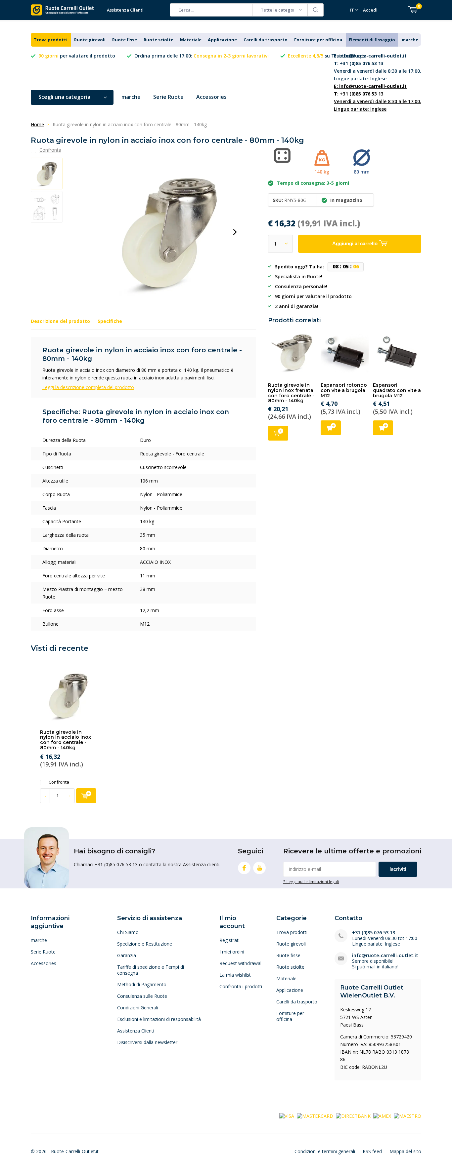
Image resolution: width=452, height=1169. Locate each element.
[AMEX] (382, 1115)
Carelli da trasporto (266, 40)
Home (37, 124)
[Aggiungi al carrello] (86, 795)
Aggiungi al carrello (278, 433)
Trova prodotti (51, 40)
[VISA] (286, 1115)
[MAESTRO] (407, 1115)
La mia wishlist (235, 975)
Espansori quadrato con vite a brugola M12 (397, 390)
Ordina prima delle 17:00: (201, 56)
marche (410, 40)
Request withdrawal (240, 963)
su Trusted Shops (326, 56)
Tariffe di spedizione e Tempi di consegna (150, 970)
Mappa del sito (405, 1151)
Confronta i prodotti (240, 986)
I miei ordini (231, 952)
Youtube (259, 868)
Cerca (316, 10)
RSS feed (372, 1151)
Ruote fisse (124, 40)
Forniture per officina (318, 40)
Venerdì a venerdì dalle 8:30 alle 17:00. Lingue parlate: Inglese (377, 67)
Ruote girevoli (90, 40)
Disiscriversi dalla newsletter (147, 1042)
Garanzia (126, 955)
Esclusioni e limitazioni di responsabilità (159, 1019)
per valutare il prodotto (76, 56)
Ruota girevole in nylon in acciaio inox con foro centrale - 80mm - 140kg (65, 740)
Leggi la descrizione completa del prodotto (88, 387)
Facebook (244, 868)
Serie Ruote (168, 96)
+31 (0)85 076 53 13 (373, 932)
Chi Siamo (128, 932)
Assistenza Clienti (125, 10)
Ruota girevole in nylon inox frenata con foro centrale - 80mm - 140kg (291, 393)
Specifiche (110, 321)
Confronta (59, 782)
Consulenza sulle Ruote (142, 996)
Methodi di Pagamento (141, 984)
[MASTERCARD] (315, 1115)
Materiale (191, 40)
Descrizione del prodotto (60, 321)
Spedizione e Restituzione (144, 944)
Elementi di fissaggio (372, 40)
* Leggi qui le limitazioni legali (311, 881)
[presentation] (235, 232)
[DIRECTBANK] (353, 1115)
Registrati (229, 940)
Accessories (211, 96)
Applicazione (222, 40)
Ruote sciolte (158, 40)
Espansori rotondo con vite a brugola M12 (344, 390)
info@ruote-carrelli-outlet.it (385, 955)
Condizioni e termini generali (324, 1151)
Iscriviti (397, 869)
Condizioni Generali (137, 1007)
